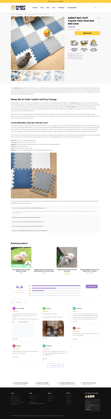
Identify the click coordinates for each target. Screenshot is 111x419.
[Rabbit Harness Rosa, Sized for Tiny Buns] (67, 257)
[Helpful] (13, 339)
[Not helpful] (16, 339)
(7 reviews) (78, 29)
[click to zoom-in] (37, 43)
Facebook (69, 396)
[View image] (23, 329)
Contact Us (32, 398)
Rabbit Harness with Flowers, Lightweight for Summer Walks (44, 270)
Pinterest (68, 402)
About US (50, 398)
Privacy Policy (15, 396)
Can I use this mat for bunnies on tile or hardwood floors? (29, 226)
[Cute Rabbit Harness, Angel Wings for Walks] (21, 257)
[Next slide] (62, 43)
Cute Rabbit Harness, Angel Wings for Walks (21, 270)
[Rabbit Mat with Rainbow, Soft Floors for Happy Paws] (99, 18)
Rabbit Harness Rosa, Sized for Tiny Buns (67, 270)
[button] (99, 7)
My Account (51, 396)
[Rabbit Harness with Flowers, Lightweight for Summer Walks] (44, 257)
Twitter (68, 398)
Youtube (68, 404)
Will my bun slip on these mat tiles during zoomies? (27, 217)
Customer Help (33, 396)
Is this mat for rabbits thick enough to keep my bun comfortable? (31, 230)
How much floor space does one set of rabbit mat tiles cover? (30, 208)
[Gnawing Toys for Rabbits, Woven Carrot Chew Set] (98, 18)
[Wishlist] (29, 249)
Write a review (92, 286)
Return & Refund (15, 400)
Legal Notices (15, 404)
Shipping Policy (15, 398)
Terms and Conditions (17, 402)
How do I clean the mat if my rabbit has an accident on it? (29, 221)
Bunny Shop (19, 14)
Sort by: (12, 302)
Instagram (69, 400)
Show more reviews (55, 365)
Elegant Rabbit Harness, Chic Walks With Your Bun (89, 270)
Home (13, 14)
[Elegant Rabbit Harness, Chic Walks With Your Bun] (89, 257)
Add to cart (87, 33)
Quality (50, 400)
